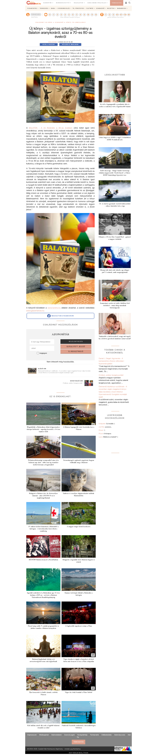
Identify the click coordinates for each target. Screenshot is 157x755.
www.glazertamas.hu (35, 310)
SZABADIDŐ (100, 8)
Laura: (108, 437)
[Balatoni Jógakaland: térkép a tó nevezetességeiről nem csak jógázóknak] (43, 646)
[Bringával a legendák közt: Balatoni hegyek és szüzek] (79, 546)
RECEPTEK (110, 8)
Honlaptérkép (82, 735)
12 (96, 14)
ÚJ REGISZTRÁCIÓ (75, 351)
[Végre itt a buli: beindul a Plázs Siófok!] (79, 679)
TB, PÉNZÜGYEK (78, 8)
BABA (53, 8)
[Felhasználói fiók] (125, 2)
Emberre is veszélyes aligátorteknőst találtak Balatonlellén (78, 494)
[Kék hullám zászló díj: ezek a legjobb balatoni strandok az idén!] (43, 712)
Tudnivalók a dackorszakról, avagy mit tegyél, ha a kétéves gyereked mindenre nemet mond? (115, 337)
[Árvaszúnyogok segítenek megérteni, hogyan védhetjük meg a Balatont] (79, 447)
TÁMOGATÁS (117, 3)
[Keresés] (129, 2)
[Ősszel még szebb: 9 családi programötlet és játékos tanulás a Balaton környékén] (43, 613)
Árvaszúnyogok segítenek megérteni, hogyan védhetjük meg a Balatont (78, 461)
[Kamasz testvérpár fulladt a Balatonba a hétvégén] (79, 579)
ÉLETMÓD (90, 8)
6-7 (121, 14)
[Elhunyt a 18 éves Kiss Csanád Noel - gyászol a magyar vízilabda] (115, 224)
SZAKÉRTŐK (47, 3)
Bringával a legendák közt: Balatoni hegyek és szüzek (79, 561)
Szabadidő (59, 22)
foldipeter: (107, 424)
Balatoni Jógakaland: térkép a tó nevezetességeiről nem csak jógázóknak (43, 660)
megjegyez (43, 353)
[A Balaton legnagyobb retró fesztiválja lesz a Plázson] (79, 414)
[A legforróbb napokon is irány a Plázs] (79, 613)
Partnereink (94, 735)
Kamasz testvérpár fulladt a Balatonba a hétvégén (78, 594)
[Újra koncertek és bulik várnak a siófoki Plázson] (43, 679)
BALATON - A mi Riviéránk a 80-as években (50, 128)
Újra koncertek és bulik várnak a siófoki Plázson (43, 693)
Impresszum (32, 735)
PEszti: (102, 430)
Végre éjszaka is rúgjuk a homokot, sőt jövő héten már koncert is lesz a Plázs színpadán (78, 660)
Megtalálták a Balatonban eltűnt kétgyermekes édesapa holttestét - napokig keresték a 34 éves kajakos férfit (43, 429)
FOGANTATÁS (32, 8)
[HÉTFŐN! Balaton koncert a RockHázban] (43, 546)
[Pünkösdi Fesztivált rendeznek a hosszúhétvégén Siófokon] (79, 712)
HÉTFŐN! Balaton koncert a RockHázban (43, 559)
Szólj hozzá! (49, 44)
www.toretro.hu (54, 308)
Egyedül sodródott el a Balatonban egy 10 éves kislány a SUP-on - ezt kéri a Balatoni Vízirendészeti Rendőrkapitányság (43, 595)
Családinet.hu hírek (43, 22)
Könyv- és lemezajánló (76, 22)
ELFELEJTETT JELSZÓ (76, 346)
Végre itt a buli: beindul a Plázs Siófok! (78, 692)
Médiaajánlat (44, 735)
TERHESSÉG (44, 8)
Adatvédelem (56, 735)
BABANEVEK (121, 8)
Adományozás (119, 735)
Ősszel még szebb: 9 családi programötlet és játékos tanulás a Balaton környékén (43, 627)
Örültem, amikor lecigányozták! (73, 383)
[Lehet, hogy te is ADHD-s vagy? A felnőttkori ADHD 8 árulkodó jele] (115, 124)
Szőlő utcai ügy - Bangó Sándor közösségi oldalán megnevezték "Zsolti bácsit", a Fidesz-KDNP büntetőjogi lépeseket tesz (115, 173)
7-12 (125, 14)
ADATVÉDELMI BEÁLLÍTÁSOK (78, 753)
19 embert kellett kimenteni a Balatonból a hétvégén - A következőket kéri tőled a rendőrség (43, 529)
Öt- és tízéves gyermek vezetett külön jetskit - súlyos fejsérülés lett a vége (114, 205)
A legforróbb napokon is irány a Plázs (78, 626)
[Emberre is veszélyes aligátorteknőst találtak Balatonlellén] (79, 480)
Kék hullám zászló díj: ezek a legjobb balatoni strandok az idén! (43, 726)
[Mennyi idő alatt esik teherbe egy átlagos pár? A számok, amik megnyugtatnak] (115, 257)
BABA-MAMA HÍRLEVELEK (97, 3)
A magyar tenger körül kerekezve (78, 526)
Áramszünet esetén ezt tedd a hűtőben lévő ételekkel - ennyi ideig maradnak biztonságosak (115, 305)
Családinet (53, 42)
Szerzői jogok (69, 735)
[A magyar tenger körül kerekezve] (79, 513)
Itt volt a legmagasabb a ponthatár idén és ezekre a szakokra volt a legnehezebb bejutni (114, 105)
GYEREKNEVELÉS (64, 8)
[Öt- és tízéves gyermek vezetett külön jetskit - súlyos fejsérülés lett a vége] (115, 191)
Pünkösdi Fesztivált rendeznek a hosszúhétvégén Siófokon (78, 726)
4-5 (117, 14)
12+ (129, 14)
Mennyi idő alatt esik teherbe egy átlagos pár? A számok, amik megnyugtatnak (114, 271)
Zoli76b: (105, 427)
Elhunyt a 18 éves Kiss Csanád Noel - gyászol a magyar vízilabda (115, 238)
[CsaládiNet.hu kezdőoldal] (33, 2)
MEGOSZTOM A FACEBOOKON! (62, 316)
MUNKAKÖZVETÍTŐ (62, 3)
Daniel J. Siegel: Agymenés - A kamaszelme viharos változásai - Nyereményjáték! (112, 361)
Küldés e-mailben (70, 44)
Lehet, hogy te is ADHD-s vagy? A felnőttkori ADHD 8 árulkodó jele (115, 138)
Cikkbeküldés (106, 735)
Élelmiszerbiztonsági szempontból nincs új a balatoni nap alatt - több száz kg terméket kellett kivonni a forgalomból (43, 462)
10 (88, 14)
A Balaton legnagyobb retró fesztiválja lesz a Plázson (78, 428)
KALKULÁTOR (78, 3)
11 (92, 14)
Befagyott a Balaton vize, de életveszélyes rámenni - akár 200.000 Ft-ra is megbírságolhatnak (43, 495)
